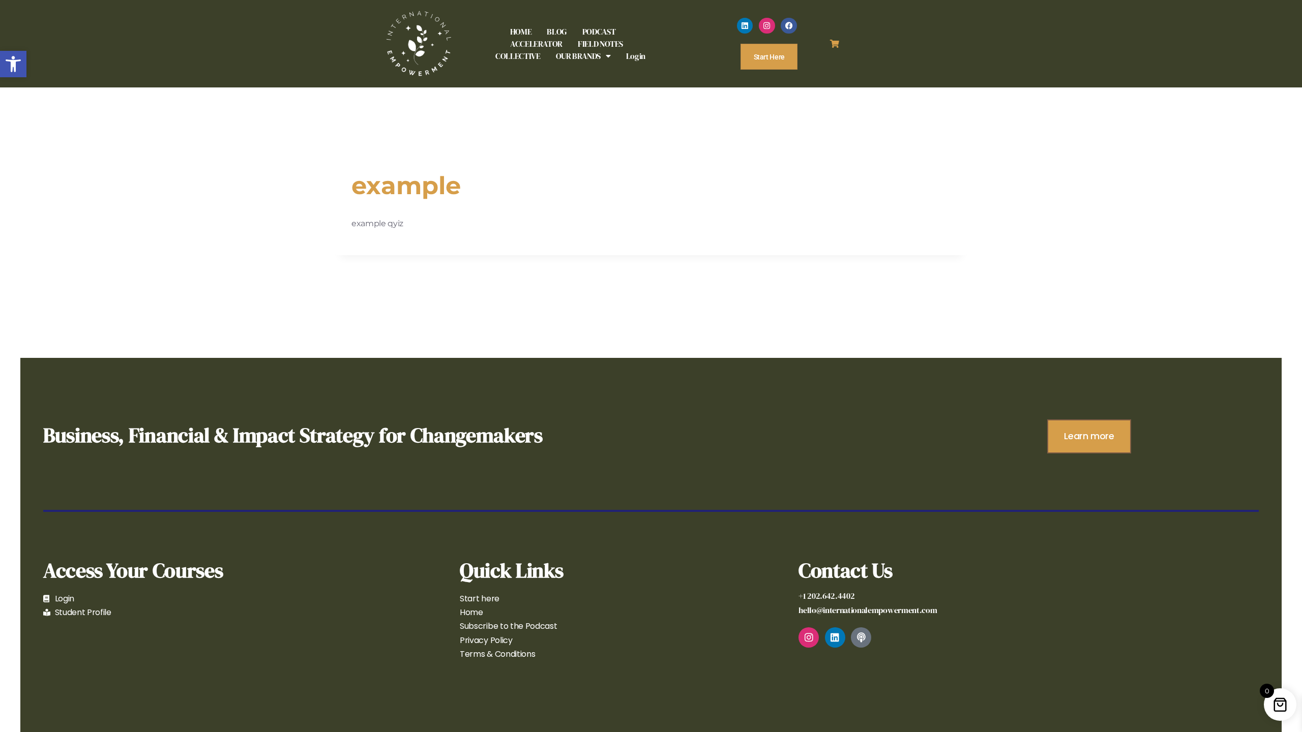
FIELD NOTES (600, 43)
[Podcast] (861, 637)
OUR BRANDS (578, 56)
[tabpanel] (651, 223)
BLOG (557, 31)
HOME (521, 31)
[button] (13, 64)
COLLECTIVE (517, 56)
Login (635, 56)
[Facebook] (789, 26)
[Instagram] (767, 26)
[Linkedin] (745, 26)
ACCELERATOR (536, 43)
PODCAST (598, 31)
